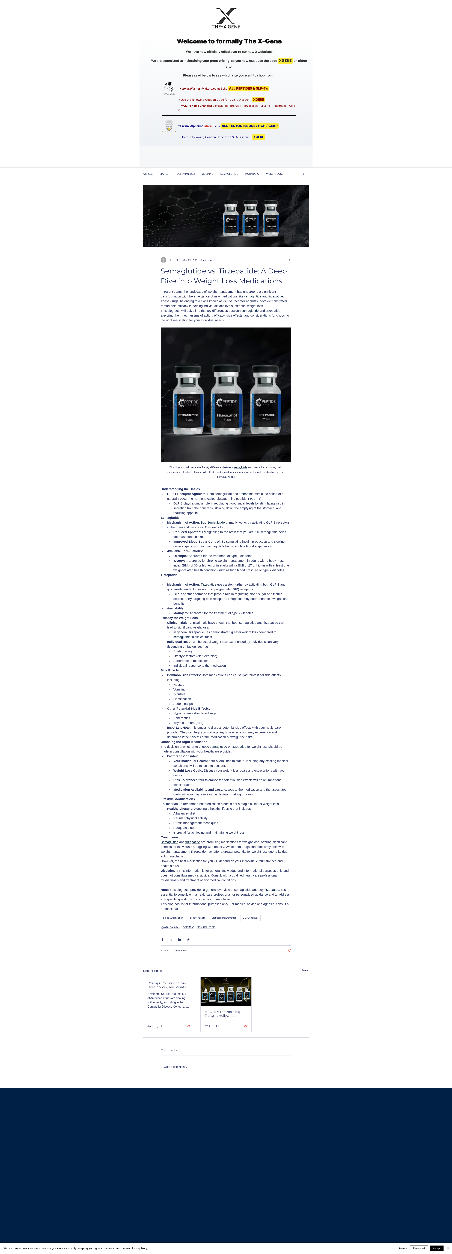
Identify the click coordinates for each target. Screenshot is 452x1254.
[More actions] (289, 260)
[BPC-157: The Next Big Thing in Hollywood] (226, 991)
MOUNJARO (252, 173)
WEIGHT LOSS (274, 173)
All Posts (148, 173)
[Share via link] (188, 939)
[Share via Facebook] (162, 939)
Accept (437, 1248)
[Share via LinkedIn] (179, 939)
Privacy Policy (139, 1248)
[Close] (448, 1248)
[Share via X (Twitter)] (171, 939)
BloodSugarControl (173, 917)
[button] (304, 174)
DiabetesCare (198, 917)
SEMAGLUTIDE (229, 173)
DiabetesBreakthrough (224, 917)
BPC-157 (165, 173)
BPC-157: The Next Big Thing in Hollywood (222, 1014)
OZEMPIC (207, 173)
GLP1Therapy (250, 917)
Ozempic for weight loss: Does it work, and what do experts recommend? (168, 985)
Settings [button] (402, 1248)
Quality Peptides (186, 173)
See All (305, 970)
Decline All (419, 1248)
